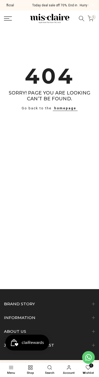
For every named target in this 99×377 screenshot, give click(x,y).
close (93, 5)
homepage (65, 108)
